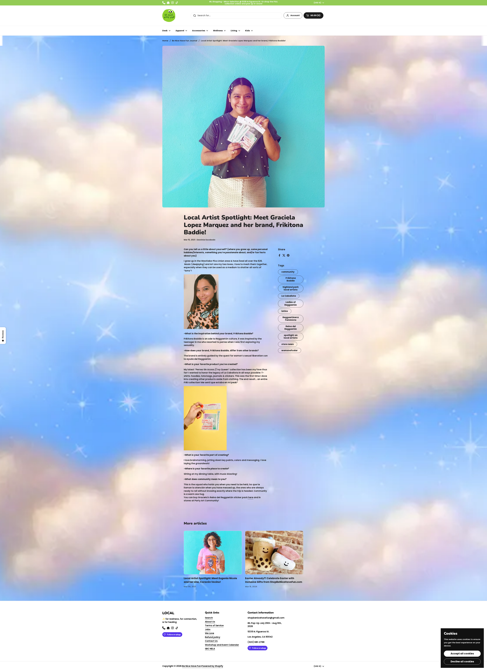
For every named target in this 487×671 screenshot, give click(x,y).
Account (295, 15)
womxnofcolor (289, 350)
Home (165, 40)
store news (287, 344)
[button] (313, 15)
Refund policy (212, 637)
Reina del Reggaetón (290, 327)
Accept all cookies (462, 653)
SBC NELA (210, 648)
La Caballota (288, 295)
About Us (210, 621)
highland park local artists (291, 288)
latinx (284, 311)
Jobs (207, 629)
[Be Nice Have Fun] (168, 15)
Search (209, 617)
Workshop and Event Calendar (222, 644)
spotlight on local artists (291, 336)
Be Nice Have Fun (191, 666)
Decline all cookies (462, 661)
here (250, 497)
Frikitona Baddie (291, 279)
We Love (209, 633)
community (287, 271)
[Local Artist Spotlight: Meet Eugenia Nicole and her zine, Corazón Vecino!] (213, 552)
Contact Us (211, 640)
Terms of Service (214, 625)
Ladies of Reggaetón (290, 303)
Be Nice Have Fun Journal (184, 40)
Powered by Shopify (212, 666)
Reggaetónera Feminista (291, 318)
